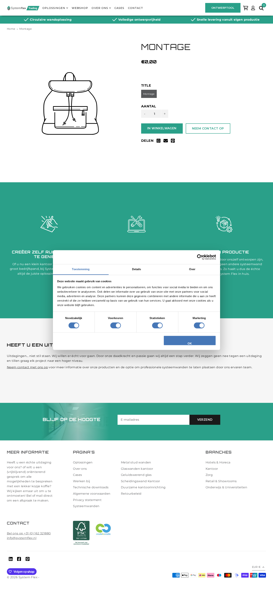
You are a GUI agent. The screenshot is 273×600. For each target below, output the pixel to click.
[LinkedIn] (11, 560)
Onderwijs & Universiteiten (226, 487)
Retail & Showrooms (221, 481)
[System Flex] (23, 8)
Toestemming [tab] (81, 269)
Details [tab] (136, 269)
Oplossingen (82, 462)
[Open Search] (261, 8)
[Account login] (253, 7)
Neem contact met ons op (27, 367)
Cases (77, 475)
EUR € (256, 567)
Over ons (80, 468)
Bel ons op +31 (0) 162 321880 (29, 533)
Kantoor (212, 468)
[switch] (115, 325)
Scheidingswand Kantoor (140, 481)
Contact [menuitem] (135, 8)
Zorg (209, 475)
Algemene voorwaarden (91, 493)
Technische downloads (90, 487)
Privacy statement (87, 500)
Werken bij (81, 481)
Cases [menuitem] (119, 8)
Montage (149, 93)
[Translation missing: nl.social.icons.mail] (165, 141)
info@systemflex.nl (21, 538)
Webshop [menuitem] (80, 8)
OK (190, 343)
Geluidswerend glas (136, 475)
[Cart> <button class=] (245, 7)
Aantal (148, 106)
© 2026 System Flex (22, 577)
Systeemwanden (86, 506)
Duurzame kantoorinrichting (143, 487)
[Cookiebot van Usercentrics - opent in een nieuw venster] (199, 257)
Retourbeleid (131, 493)
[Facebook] (19, 560)
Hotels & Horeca (218, 462)
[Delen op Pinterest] (173, 141)
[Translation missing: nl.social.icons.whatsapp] (158, 141)
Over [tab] (192, 269)
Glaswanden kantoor (137, 468)
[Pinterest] (28, 560)
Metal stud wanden (136, 462)
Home (11, 28)
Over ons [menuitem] (100, 8)
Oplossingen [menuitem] (53, 8)
